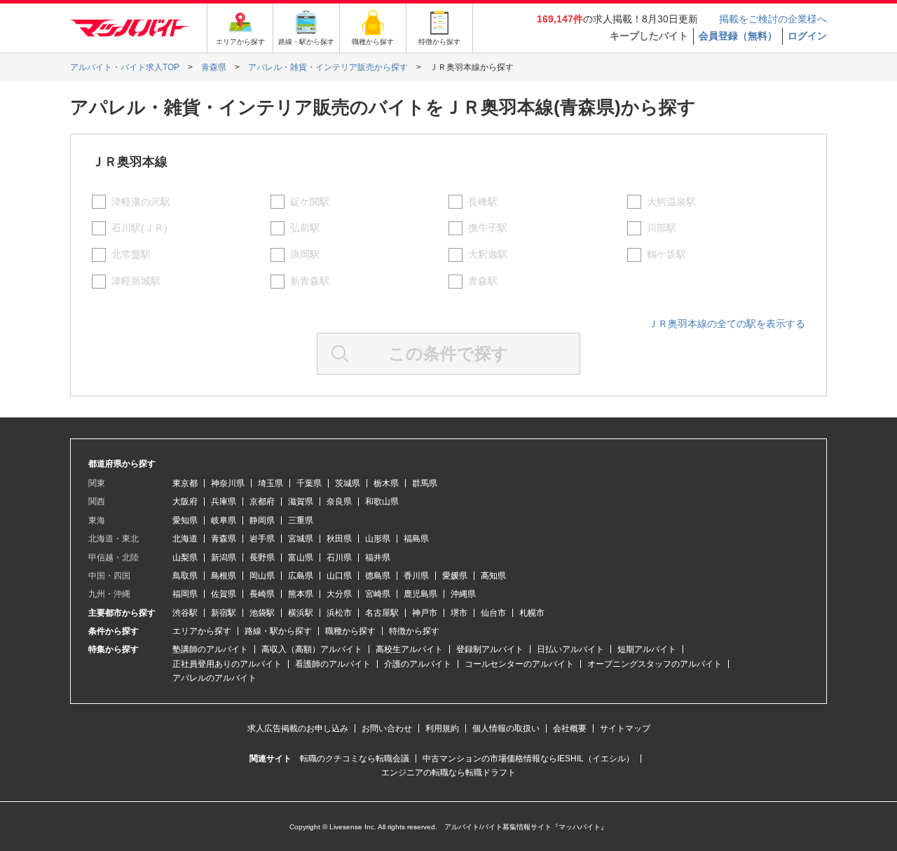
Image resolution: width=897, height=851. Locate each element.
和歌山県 (382, 501)
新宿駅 (223, 613)
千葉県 (309, 483)
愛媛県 (454, 576)
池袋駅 (262, 613)
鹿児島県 (420, 594)
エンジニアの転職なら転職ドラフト (448, 772)
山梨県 (185, 557)
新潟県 (223, 557)
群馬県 (424, 483)
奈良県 (339, 501)
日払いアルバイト (570, 649)
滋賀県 (300, 501)
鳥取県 (185, 576)
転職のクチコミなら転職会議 (354, 758)
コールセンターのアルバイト (519, 664)
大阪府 (185, 501)
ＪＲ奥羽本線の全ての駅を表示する (726, 323)
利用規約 (442, 728)
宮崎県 (377, 594)
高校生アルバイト (409, 649)
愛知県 (185, 520)
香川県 (416, 576)
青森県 (223, 539)
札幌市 (532, 613)
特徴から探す (414, 631)
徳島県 (377, 576)
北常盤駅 (131, 254)
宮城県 (300, 539)
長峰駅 (483, 201)
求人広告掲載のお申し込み (297, 728)
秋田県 (339, 539)
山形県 (377, 539)
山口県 (339, 576)
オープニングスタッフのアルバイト (654, 664)
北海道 (185, 539)
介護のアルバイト (417, 664)
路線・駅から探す (278, 631)
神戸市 (424, 613)
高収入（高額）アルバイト (311, 649)
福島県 (416, 539)
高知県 (493, 576)
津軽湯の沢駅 (140, 201)
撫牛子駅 (487, 227)
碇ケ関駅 (309, 201)
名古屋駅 (382, 613)
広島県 (300, 576)
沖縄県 (463, 594)
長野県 (262, 557)
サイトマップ (625, 728)
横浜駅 (300, 613)
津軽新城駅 (135, 280)
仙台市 (493, 613)
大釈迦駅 (487, 254)
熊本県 (300, 594)
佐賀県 (223, 594)
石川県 (339, 557)
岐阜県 (223, 520)
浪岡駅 (305, 254)
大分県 (339, 594)
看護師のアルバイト (333, 664)
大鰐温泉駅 (671, 201)
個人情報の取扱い (506, 728)
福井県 (377, 557)
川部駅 (661, 227)
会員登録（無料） (738, 35)
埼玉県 (270, 483)
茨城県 (347, 483)
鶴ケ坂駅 (666, 254)
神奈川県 (228, 483)
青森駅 (483, 280)
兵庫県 (223, 501)
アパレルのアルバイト (214, 678)
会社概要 (570, 728)
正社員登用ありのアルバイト (227, 664)
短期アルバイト (646, 649)
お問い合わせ (387, 728)
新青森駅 (309, 280)
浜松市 (339, 613)
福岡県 (185, 594)
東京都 (185, 483)
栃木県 (386, 483)
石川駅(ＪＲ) (139, 227)
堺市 (459, 613)
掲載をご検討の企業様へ (773, 19)
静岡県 (262, 520)
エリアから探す (201, 631)
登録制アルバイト (489, 649)
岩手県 (262, 539)
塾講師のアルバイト (210, 649)
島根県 (223, 576)
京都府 (262, 501)
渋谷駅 (185, 613)
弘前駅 (305, 227)
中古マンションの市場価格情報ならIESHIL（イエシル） (528, 758)
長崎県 (262, 594)
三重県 (300, 520)
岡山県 (262, 576)
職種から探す (350, 631)
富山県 (300, 557)
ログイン (807, 35)
